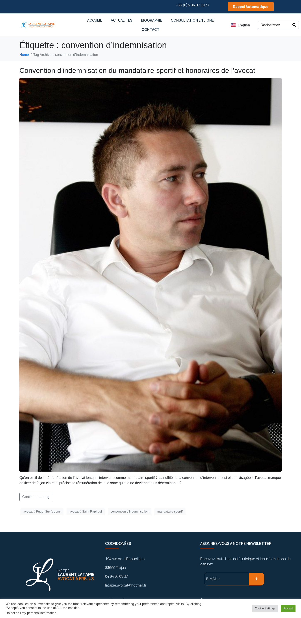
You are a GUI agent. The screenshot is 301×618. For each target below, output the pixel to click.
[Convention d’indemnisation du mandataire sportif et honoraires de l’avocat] (150, 275)
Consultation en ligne (192, 20)
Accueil (94, 20)
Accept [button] (288, 608)
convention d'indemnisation (130, 511)
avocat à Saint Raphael (85, 511)
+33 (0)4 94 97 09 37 (192, 5)
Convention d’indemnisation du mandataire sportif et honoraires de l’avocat (137, 70)
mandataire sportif (170, 511)
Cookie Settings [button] (265, 608)
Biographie (151, 20)
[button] (246, 6)
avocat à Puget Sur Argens (42, 511)
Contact (150, 29)
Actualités (121, 20)
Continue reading (35, 497)
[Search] (294, 25)
